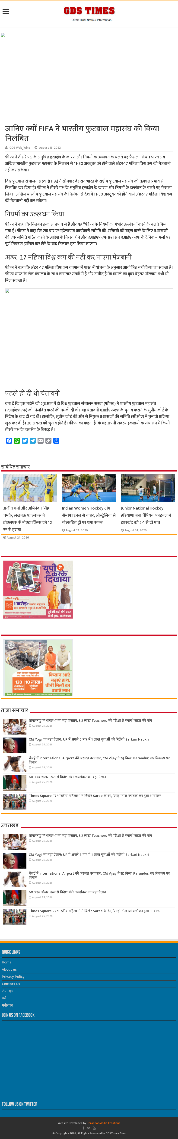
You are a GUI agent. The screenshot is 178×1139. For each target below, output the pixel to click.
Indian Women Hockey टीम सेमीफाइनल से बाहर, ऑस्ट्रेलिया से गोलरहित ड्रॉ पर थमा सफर (89, 515)
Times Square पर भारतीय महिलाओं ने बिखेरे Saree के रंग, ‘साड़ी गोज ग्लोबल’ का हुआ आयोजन (95, 796)
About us (9, 969)
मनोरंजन (7, 1005)
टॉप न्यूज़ (7, 991)
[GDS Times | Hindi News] (89, 12)
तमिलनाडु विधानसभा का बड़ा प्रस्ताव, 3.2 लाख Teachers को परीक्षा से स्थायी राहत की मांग (90, 721)
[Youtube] (94, 1128)
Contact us (11, 984)
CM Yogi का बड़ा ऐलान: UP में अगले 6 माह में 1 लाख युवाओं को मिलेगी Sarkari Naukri (89, 739)
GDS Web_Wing (20, 147)
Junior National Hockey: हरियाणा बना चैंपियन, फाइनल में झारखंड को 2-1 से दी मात (146, 515)
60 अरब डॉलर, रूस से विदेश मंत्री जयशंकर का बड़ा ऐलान (67, 777)
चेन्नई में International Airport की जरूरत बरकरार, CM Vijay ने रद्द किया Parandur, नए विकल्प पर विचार (99, 760)
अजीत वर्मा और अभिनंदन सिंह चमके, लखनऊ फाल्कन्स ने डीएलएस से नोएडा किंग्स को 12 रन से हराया (27, 519)
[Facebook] (83, 1128)
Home (7, 962)
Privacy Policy (13, 977)
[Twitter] (89, 1128)
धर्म (4, 998)
